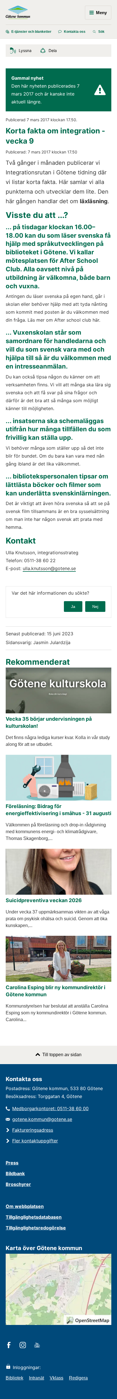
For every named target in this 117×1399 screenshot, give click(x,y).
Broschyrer (18, 1184)
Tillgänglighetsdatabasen (34, 1217)
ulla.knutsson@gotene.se (49, 568)
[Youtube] (38, 1345)
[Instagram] (24, 1345)
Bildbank (15, 1173)
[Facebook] (10, 1345)
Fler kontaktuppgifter (35, 1141)
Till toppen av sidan (62, 1054)
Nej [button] (95, 606)
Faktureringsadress (32, 1130)
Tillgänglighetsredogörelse (36, 1228)
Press (12, 1163)
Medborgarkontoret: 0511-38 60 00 (50, 1108)
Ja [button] (73, 606)
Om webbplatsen (25, 1206)
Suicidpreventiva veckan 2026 (44, 900)
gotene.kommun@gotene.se (42, 1119)
